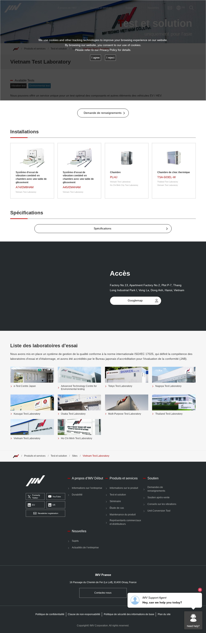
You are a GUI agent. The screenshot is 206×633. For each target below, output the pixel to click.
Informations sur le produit (124, 488)
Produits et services (34, 455)
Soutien (152, 478)
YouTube (57, 496)
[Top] (16, 455)
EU (33, 505)
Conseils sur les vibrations (161, 504)
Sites (74, 455)
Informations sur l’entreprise (87, 488)
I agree (96, 57)
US (54, 505)
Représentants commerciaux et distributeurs (125, 522)
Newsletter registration (48, 513)
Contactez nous (102, 592)
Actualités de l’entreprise (85, 547)
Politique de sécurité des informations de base (129, 614)
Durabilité (77, 494)
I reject (110, 57)
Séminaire (115, 501)
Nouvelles (79, 531)
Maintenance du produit (123, 514)
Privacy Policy (108, 49)
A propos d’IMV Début (87, 478)
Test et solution (59, 455)
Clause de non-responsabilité (84, 614)
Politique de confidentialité (49, 614)
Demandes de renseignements (156, 489)
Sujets (75, 540)
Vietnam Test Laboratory (96, 455)
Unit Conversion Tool (158, 510)
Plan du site (164, 614)
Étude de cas (117, 508)
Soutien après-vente (158, 497)
